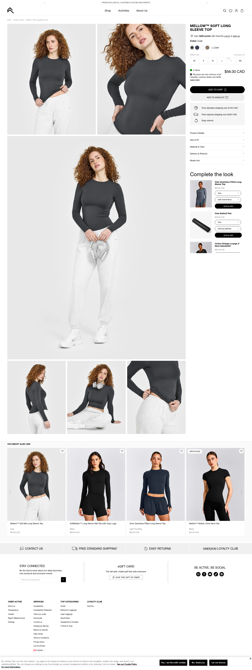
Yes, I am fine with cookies (173, 662)
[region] (126, 663)
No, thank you (198, 662)
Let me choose (218, 662)
